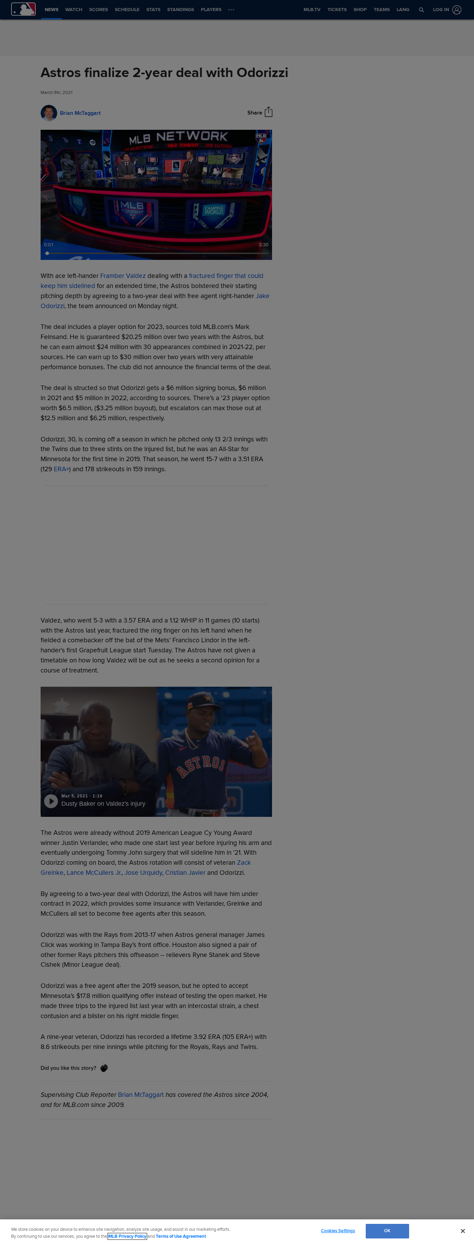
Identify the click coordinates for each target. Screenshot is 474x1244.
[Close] (463, 1230)
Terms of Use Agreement (181, 1236)
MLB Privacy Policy (127, 1236)
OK (387, 1231)
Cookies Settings (338, 1231)
